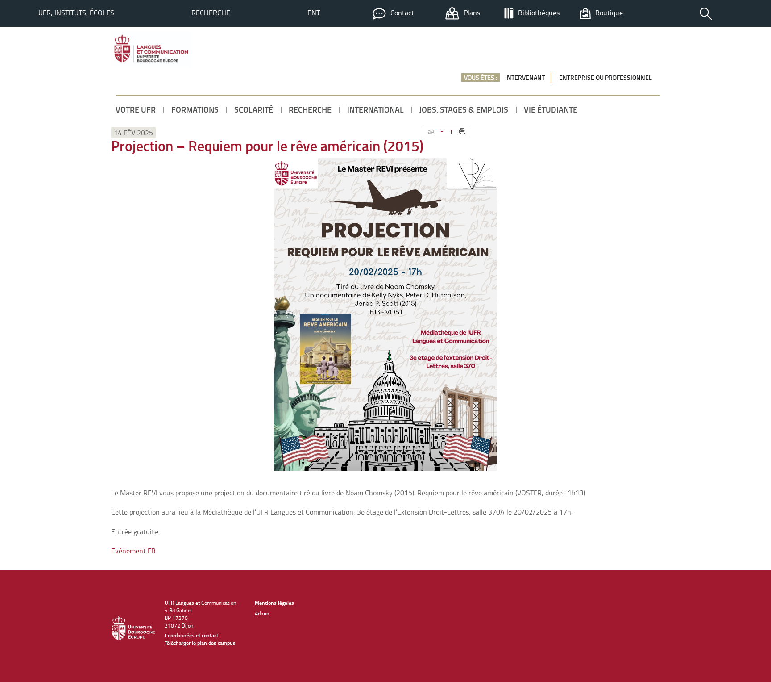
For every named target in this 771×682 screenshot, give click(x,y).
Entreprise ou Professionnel (605, 77)
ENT (313, 12)
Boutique (609, 12)
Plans (472, 12)
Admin (262, 613)
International (375, 109)
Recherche (210, 12)
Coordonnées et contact (191, 635)
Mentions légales (274, 603)
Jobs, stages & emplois (463, 109)
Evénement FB (133, 551)
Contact (402, 12)
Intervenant (525, 77)
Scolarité (253, 109)
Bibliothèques (539, 12)
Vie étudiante (550, 109)
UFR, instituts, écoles (76, 12)
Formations (195, 109)
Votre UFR (136, 109)
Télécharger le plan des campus (200, 643)
